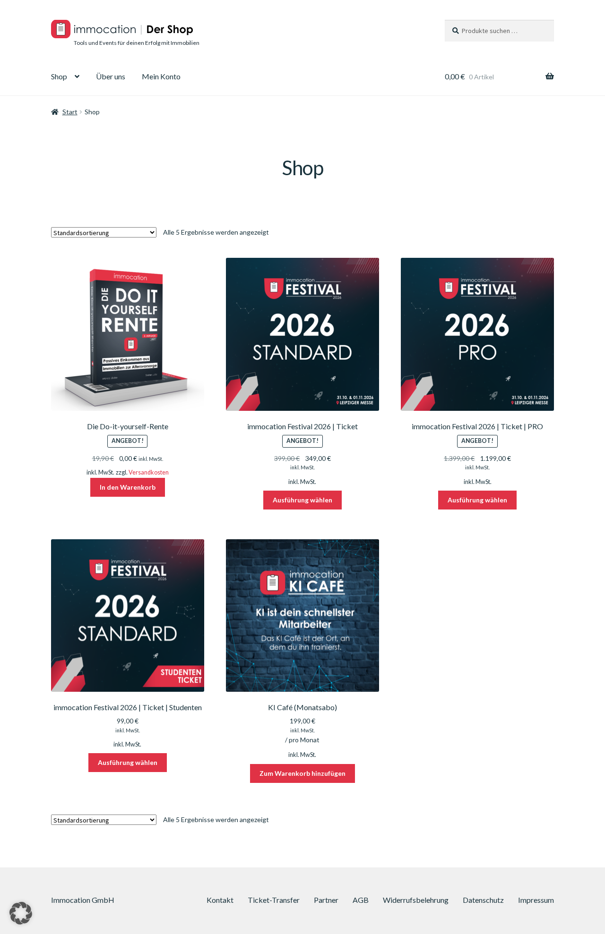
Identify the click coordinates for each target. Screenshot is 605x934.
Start (70, 112)
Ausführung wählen (302, 500)
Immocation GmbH (82, 899)
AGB (361, 899)
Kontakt (220, 899)
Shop (59, 76)
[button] (21, 913)
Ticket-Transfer (274, 899)
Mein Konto (161, 76)
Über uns (110, 76)
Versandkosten (149, 472)
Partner (326, 899)
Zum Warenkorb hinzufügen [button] (302, 773)
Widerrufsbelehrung (416, 899)
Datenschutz (483, 899)
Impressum (536, 899)
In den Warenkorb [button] (128, 487)
